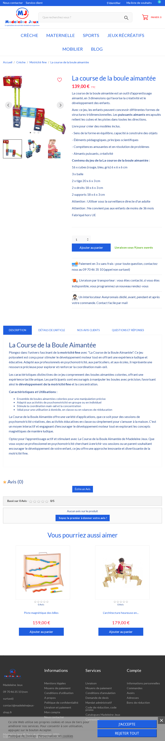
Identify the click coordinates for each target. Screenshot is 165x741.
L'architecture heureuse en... (121, 612)
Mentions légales (55, 683)
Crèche (29, 35)
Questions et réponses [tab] (128, 330)
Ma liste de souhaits (139, 2)
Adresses (133, 697)
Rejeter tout (127, 733)
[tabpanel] (34, 105)
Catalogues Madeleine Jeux (103, 714)
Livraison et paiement (57, 707)
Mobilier (72, 49)
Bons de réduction (138, 702)
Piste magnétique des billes (41, 612)
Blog (97, 49)
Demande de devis (97, 697)
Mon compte (52, 712)
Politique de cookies (22, 736)
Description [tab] (17, 330)
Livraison (91, 683)
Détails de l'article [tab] (51, 330)
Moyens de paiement (57, 688)
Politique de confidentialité (61, 702)
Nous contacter (13, 2)
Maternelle (60, 35)
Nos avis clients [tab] (88, 330)
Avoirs (131, 693)
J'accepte (127, 724)
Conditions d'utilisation (58, 693)
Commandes (134, 688)
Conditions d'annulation (101, 693)
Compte (134, 670)
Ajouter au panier (91, 247)
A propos (50, 697)
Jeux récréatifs (125, 35)
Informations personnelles (143, 683)
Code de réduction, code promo (101, 708)
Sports (91, 35)
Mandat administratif (99, 702)
